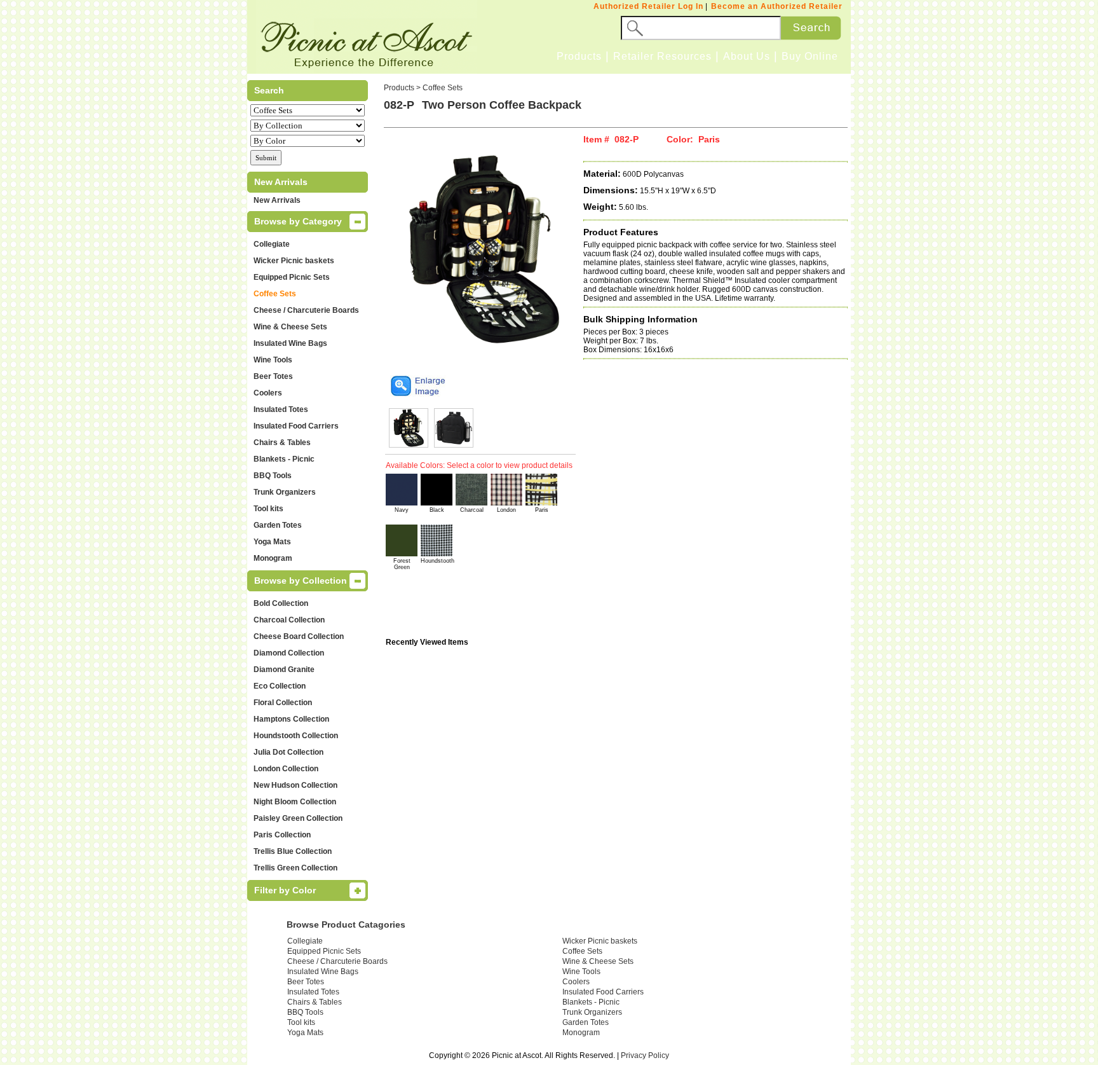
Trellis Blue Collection (293, 851)
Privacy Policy (645, 1055)
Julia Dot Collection (288, 752)
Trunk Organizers (285, 492)
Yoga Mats (272, 541)
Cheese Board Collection (299, 636)
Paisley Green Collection (298, 818)
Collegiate (272, 244)
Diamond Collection (289, 653)
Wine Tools (273, 359)
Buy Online (810, 56)
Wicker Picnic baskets (294, 260)
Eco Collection (280, 686)
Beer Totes (273, 376)
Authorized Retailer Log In (648, 6)
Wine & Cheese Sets (290, 326)
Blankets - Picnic (284, 459)
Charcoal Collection (289, 619)
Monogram (273, 558)
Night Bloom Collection (295, 801)
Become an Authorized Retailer (777, 6)
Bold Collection (281, 603)
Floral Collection (283, 702)
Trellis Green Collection (295, 867)
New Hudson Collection (295, 785)
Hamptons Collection (291, 719)
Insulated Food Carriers (296, 426)
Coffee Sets (275, 293)
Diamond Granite (284, 669)
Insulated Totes (281, 409)
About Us (746, 56)
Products (579, 56)
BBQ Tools (273, 475)
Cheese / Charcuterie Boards (306, 310)
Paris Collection (282, 834)
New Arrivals (277, 200)
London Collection (286, 768)
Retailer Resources (662, 56)
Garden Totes (278, 525)
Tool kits (268, 508)
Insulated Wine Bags (290, 343)
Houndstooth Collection (296, 735)
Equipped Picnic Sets (292, 277)
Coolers (268, 392)
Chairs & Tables (282, 442)
